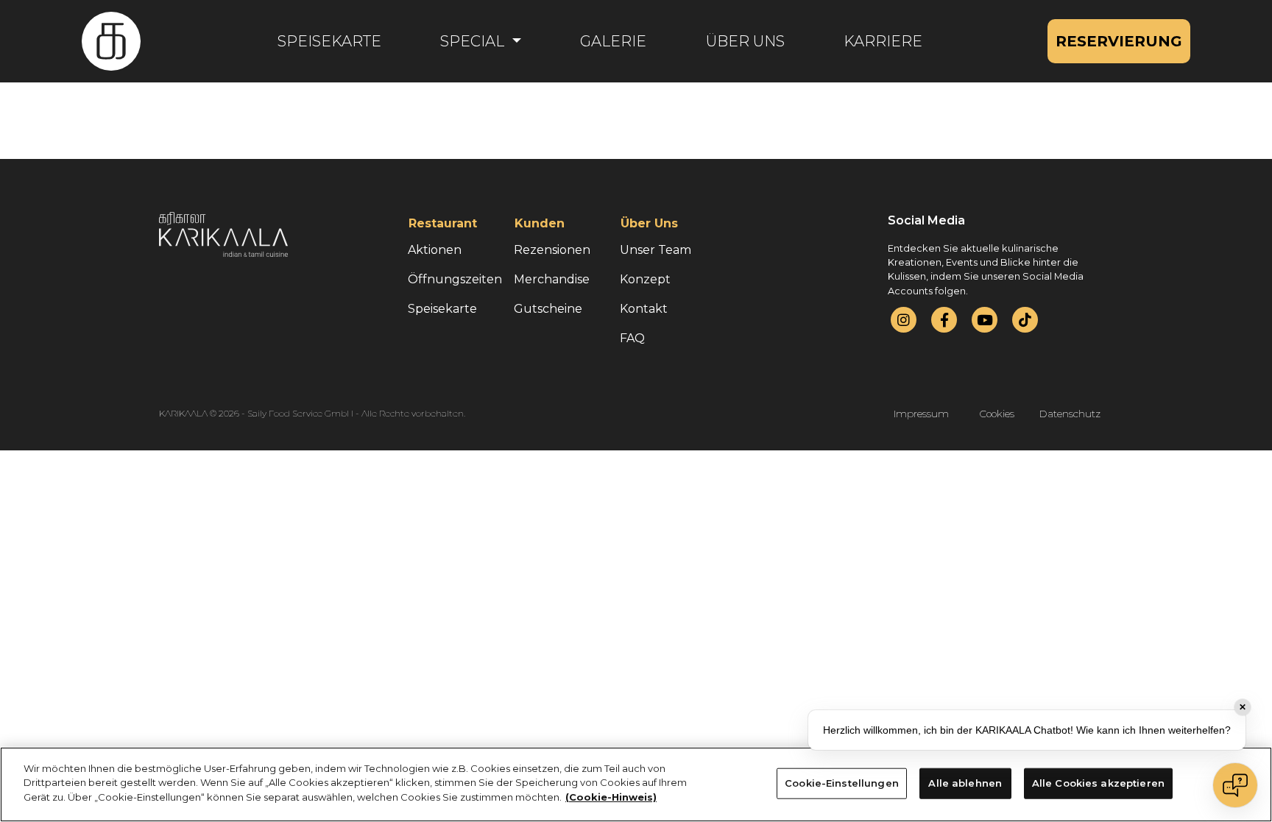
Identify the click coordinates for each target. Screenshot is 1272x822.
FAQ (632, 338)
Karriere (883, 41)
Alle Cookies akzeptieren (1098, 783)
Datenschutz (1069, 413)
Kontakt (644, 309)
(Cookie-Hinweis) (611, 797)
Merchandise (552, 279)
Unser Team (655, 250)
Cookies (997, 413)
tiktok (1025, 320)
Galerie (613, 41)
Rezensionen (552, 250)
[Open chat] (1235, 785)
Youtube (985, 320)
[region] (636, 784)
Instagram (903, 320)
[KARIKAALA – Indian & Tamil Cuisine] (111, 41)
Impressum (921, 413)
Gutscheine (548, 309)
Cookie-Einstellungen (842, 783)
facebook (944, 320)
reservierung (1119, 41)
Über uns (745, 41)
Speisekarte (329, 41)
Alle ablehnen (965, 783)
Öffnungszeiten (455, 279)
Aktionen (435, 250)
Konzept (645, 279)
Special (474, 41)
